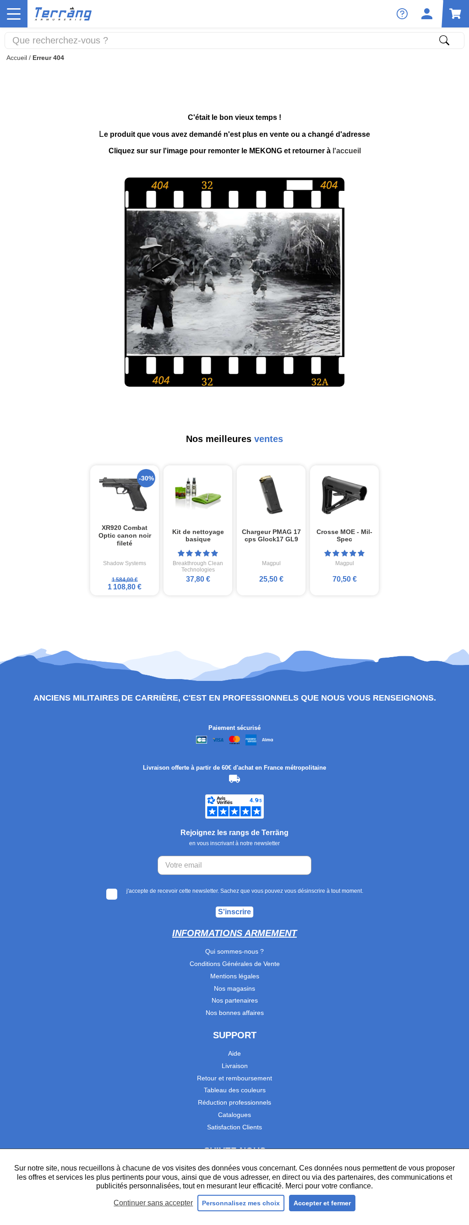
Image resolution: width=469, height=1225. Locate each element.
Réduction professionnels (234, 1102)
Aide (234, 1053)
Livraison (235, 1065)
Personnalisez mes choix (241, 1203)
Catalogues (234, 1114)
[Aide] (402, 13)
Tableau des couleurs (235, 1090)
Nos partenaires (235, 1000)
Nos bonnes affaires (235, 1012)
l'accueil (347, 151)
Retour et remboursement (234, 1078)
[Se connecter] (427, 13)
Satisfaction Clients (234, 1127)
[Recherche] (444, 40)
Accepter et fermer (322, 1203)
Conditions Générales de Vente (235, 963)
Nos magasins (234, 988)
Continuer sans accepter (153, 1203)
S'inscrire (234, 912)
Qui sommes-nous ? (234, 951)
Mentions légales (234, 976)
